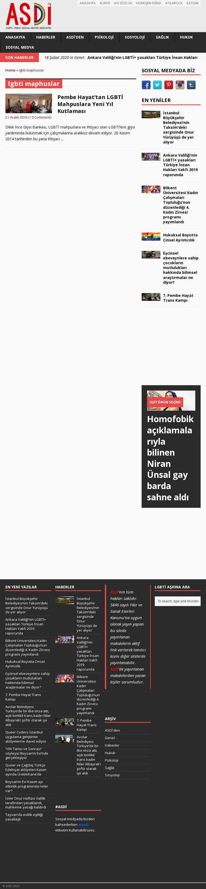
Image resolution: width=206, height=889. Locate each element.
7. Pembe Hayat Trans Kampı (178, 298)
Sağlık (162, 37)
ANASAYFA (88, 3)
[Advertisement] (174, 351)
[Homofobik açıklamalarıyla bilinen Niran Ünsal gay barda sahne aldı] (171, 407)
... (62, 138)
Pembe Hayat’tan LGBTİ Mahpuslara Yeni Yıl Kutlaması (90, 104)
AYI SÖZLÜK (123, 3)
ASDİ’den (75, 37)
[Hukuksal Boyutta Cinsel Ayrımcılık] (151, 237)
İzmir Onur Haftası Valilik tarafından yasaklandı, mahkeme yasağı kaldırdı (25, 803)
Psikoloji (104, 37)
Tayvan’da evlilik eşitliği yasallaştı (24, 817)
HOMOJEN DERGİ (148, 3)
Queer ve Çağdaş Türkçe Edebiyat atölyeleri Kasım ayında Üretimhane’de (25, 770)
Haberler (45, 37)
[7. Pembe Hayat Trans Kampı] (151, 297)
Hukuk (186, 37)
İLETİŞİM (192, 3)
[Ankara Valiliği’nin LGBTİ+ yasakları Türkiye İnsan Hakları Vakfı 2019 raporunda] (151, 157)
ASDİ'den (112, 730)
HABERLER (64, 586)
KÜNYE (105, 3)
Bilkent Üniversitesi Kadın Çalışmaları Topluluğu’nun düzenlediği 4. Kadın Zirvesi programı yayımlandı (180, 204)
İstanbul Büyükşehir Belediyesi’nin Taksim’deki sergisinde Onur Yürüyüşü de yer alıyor (178, 127)
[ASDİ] (103, 16)
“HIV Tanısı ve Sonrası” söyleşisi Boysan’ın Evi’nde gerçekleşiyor (26, 753)
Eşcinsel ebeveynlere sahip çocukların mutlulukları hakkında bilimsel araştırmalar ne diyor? (180, 268)
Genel (110, 737)
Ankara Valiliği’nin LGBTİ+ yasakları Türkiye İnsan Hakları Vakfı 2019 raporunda (180, 165)
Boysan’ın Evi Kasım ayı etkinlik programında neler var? (26, 786)
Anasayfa (15, 37)
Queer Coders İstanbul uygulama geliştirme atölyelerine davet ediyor (25, 737)
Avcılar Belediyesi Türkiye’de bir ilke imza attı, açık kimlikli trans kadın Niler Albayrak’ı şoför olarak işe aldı (28, 715)
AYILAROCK (173, 3)
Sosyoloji (135, 37)
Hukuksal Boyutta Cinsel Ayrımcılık (180, 237)
